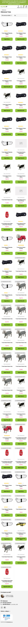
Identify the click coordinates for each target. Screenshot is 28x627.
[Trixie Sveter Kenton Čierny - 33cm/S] (21, 167)
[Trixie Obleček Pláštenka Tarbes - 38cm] (7, 143)
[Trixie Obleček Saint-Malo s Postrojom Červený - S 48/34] (21, 453)
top (15, 15)
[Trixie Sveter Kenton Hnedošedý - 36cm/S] (21, 143)
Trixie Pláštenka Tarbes (21, 509)
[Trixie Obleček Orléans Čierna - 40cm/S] (7, 48)
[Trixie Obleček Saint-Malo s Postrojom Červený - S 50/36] (7, 453)
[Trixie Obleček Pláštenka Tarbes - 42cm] (7, 524)
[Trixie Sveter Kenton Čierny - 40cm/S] (7, 167)
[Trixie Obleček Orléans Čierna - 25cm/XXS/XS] (7, 262)
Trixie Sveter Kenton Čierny (21, 81)
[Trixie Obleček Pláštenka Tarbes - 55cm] (7, 500)
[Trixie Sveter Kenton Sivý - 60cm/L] (7, 310)
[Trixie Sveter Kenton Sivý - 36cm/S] (7, 357)
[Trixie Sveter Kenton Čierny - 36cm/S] (7, 96)
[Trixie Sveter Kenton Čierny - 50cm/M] (7, 405)
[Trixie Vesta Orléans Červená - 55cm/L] (7, 429)
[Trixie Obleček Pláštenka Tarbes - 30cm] (7, 24)
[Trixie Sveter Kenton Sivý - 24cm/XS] (7, 548)
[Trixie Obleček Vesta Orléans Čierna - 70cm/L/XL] (21, 215)
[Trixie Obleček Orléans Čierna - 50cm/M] (7, 72)
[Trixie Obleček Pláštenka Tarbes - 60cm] (21, 476)
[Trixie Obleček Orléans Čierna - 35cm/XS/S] (21, 48)
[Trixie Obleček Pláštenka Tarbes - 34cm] (7, 238)
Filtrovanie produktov (6, 15)
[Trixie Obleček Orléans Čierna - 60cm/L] (7, 476)
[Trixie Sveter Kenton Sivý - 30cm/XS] (7, 381)
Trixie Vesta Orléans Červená (21, 248)
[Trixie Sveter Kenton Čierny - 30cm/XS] (21, 405)
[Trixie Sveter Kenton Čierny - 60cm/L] (21, 381)
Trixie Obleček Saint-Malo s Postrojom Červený (7, 224)
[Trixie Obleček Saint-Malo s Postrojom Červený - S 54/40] (21, 429)
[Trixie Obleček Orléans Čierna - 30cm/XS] (21, 119)
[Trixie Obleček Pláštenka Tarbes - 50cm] (7, 286)
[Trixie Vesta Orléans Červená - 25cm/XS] (21, 238)
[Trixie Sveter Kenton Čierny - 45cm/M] (21, 72)
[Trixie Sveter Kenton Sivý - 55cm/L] (21, 262)
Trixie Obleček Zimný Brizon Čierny (21, 200)
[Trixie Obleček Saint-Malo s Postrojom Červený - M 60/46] (7, 215)
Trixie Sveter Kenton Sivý (7, 199)
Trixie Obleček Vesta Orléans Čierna (21, 224)
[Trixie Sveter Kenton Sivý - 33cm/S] (21, 357)
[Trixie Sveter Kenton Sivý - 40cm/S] (21, 334)
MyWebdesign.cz (9, 622)
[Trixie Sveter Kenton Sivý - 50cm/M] (21, 286)
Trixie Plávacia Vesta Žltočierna (21, 534)
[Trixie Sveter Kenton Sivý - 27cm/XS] (7, 191)
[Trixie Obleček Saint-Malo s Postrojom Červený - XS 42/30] (7, 572)
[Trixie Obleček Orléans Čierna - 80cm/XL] (21, 96)
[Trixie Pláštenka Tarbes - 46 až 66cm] (21, 500)
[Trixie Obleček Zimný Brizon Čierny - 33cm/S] (21, 191)
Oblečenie (4, 10)
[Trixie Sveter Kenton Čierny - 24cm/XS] (21, 548)
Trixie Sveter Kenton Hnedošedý (21, 153)
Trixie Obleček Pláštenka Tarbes (7, 34)
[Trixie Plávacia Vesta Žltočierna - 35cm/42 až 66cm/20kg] (21, 524)
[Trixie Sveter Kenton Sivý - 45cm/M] (7, 334)
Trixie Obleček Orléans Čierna (21, 34)
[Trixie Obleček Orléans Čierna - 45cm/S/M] (7, 119)
